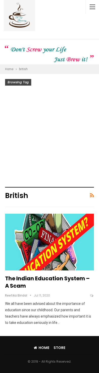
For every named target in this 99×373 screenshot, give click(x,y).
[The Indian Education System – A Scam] (49, 242)
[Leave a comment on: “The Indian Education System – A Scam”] (92, 295)
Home (44, 347)
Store (59, 347)
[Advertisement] (49, 137)
